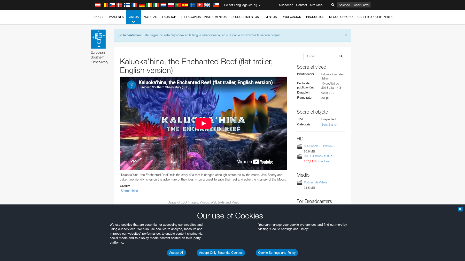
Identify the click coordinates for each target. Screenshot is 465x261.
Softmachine (129, 191)
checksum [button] (324, 161)
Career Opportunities (375, 17)
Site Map (316, 5)
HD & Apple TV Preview (318, 146)
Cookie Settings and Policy (277, 252)
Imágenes (116, 17)
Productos (315, 17)
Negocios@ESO (341, 17)
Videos (134, 17)
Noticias (150, 17)
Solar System (329, 124)
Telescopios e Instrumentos (204, 17)
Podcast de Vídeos (315, 182)
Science (344, 5)
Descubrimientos (245, 17)
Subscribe (286, 5)
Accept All (176, 252)
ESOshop (169, 17)
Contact (301, 5)
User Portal (361, 5)
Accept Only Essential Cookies (221, 252)
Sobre (99, 17)
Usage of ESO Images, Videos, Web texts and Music (204, 202)
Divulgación (291, 17)
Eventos (270, 17)
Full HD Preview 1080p (318, 156)
